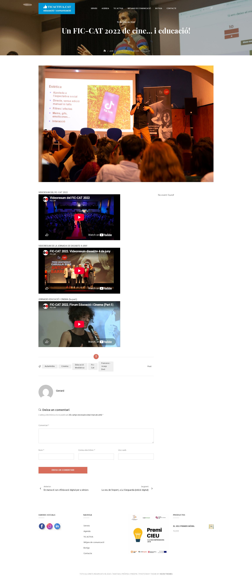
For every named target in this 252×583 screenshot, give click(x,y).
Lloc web (122, 450)
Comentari (43, 425)
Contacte (171, 8)
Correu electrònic (86, 450)
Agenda (105, 8)
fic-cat (93, 366)
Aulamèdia (50, 366)
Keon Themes (166, 574)
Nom (41, 450)
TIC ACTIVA (118, 8)
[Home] (105, 51)
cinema (64, 366)
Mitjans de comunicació (139, 8)
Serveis (94, 8)
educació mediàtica (79, 366)
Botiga (158, 8)
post (150, 366)
